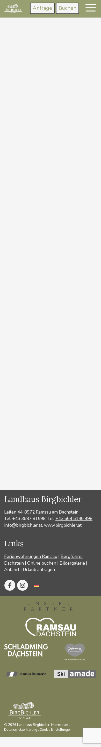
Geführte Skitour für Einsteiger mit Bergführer (49, 358)
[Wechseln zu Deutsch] (36, 585)
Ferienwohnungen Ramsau (30, 556)
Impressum (59, 724)
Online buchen (41, 563)
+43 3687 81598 (29, 519)
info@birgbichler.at (23, 525)
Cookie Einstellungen (55, 729)
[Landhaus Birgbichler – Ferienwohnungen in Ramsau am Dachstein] (13, 9)
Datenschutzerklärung (20, 729)
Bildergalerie (72, 563)
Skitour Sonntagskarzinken (45, 154)
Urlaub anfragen (39, 570)
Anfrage (42, 8)
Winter (24, 260)
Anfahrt (11, 570)
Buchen (67, 8)
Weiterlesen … (40, 241)
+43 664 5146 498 (73, 519)
